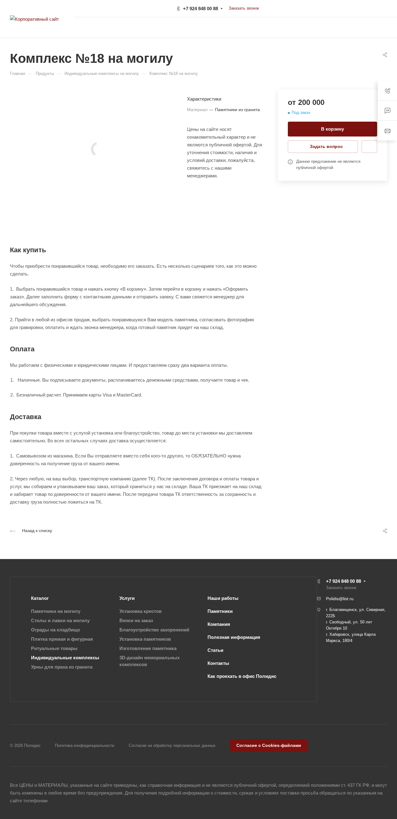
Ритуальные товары (54, 648)
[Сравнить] (369, 146)
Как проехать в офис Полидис (241, 676)
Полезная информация (233, 637)
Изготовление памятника (147, 648)
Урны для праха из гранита (61, 667)
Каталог (40, 598)
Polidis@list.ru (340, 598)
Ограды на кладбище (55, 629)
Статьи (215, 650)
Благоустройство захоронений (154, 629)
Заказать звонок (244, 8)
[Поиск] (329, 28)
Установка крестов (140, 611)
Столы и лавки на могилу (60, 620)
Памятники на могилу (55, 611)
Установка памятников (145, 639)
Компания (218, 624)
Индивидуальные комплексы (65, 657)
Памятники (220, 611)
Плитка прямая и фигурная (62, 639)
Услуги (127, 598)
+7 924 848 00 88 (200, 8)
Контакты (218, 663)
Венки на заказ (136, 620)
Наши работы (223, 598)
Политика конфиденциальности (84, 745)
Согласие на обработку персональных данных (172, 745)
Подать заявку (365, 27)
